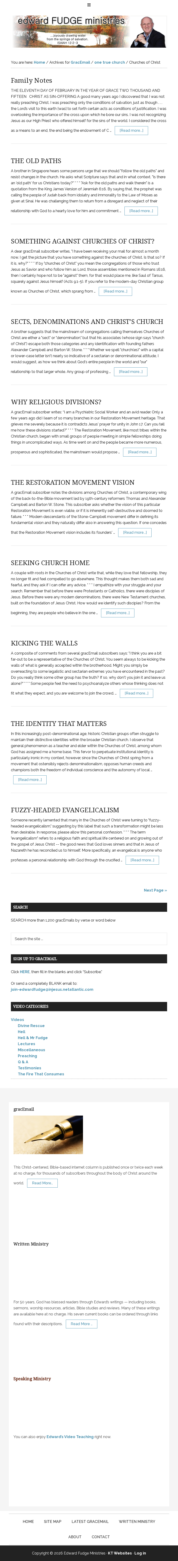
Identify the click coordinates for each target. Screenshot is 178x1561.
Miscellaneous (31, 1050)
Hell (21, 1032)
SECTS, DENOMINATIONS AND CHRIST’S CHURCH (87, 322)
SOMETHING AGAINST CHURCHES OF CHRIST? (82, 241)
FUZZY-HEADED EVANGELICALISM (65, 810)
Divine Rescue (31, 1026)
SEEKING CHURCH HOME (50, 563)
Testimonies (29, 1068)
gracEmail (23, 1109)
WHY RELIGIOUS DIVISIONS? (56, 402)
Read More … (81, 1323)
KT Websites (120, 1553)
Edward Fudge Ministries (89, 31)
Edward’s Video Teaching (70, 1436)
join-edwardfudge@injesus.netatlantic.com (52, 989)
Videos (17, 1020)
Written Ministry (30, 1244)
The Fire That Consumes (41, 1074)
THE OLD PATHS (36, 161)
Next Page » (155, 890)
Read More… (42, 1183)
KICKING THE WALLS (44, 643)
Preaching (27, 1056)
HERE (25, 972)
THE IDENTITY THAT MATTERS (59, 724)
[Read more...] (131, 130)
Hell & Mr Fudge (33, 1038)
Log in (140, 1553)
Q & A (23, 1062)
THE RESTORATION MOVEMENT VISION (73, 482)
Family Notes (31, 80)
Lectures (26, 1044)
